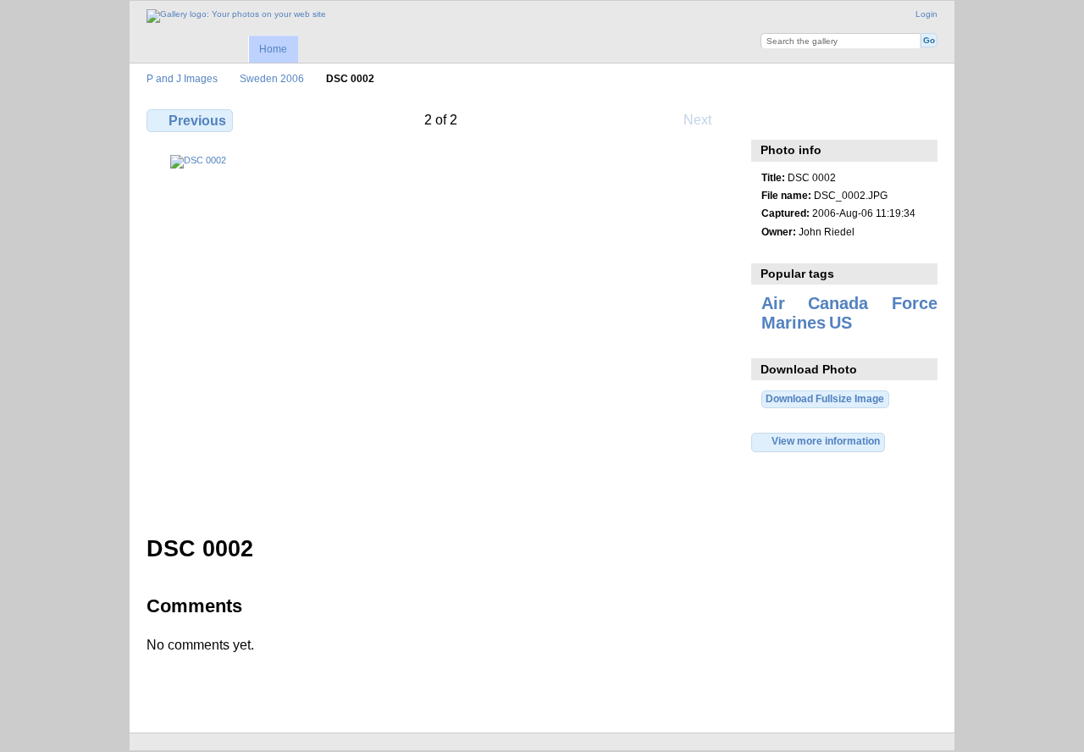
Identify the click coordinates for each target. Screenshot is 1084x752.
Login (926, 14)
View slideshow (843, 118)
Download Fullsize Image (825, 398)
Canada (838, 303)
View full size (770, 118)
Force (914, 303)
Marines (793, 322)
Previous (197, 120)
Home (273, 49)
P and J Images (182, 78)
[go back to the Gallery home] (236, 16)
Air (773, 303)
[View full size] (441, 335)
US (840, 322)
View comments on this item (806, 118)
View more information (826, 440)
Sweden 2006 (272, 78)
